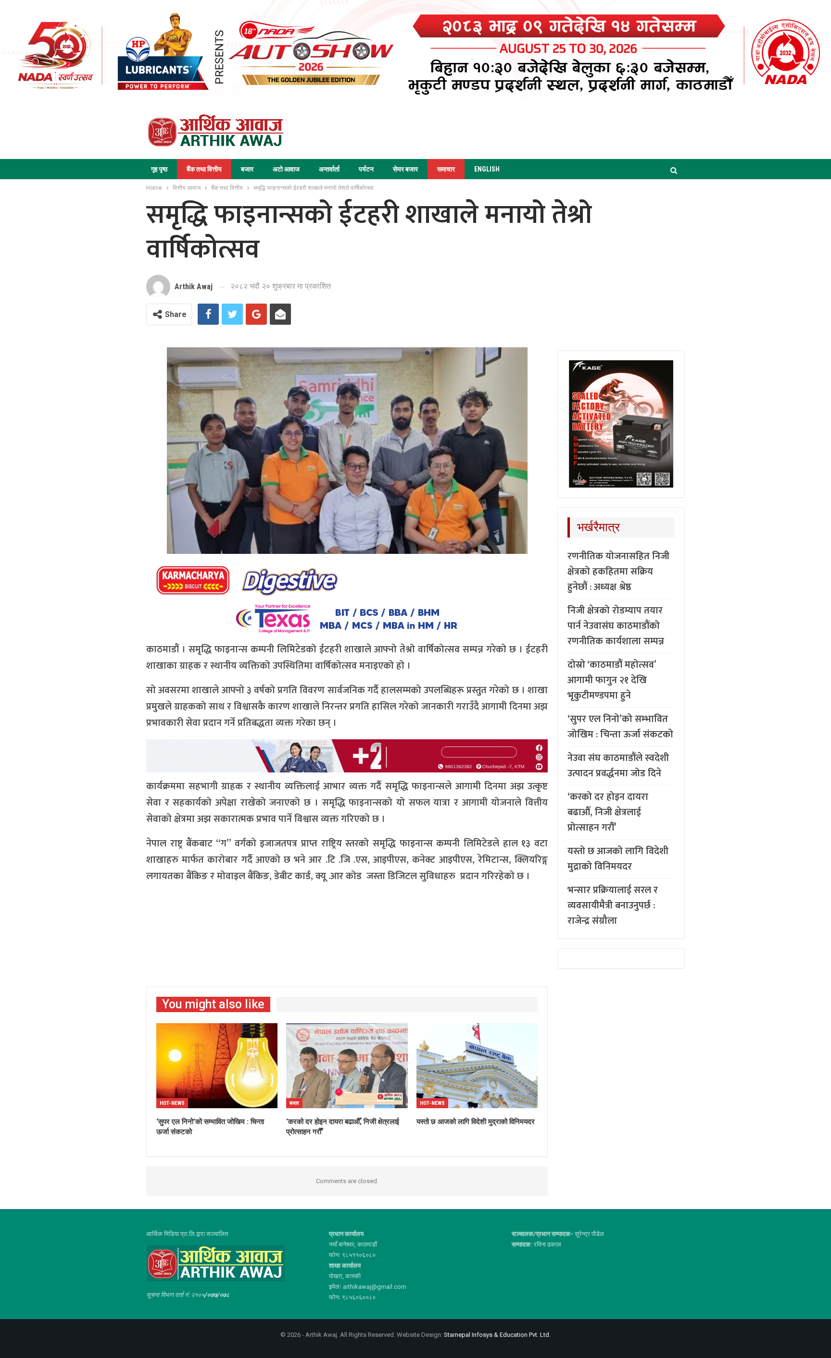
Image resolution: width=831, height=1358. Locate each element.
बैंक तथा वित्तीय (204, 169)
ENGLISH (487, 169)
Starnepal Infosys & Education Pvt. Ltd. (497, 1334)
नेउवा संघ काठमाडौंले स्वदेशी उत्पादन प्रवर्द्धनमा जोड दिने (618, 766)
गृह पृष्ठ (159, 169)
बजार (247, 169)
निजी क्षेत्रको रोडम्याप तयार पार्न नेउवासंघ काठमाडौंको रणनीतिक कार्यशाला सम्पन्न (615, 625)
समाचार (446, 169)
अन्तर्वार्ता (329, 169)
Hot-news (172, 1103)
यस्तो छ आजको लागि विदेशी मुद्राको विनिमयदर (617, 859)
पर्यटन (366, 169)
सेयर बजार (405, 169)
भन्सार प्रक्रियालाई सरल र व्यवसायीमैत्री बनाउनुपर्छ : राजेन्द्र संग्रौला (612, 905)
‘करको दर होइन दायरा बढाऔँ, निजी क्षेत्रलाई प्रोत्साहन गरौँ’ (607, 812)
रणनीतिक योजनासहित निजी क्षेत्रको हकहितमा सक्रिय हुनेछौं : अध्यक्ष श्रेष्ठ (618, 571)
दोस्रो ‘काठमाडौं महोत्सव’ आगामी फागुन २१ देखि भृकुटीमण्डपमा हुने (611, 680)
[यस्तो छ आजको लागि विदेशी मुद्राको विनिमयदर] (477, 1065)
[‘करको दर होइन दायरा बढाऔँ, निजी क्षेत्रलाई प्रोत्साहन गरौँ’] (346, 1065)
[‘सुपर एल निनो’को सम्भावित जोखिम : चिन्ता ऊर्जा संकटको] (216, 1065)
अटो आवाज (286, 169)
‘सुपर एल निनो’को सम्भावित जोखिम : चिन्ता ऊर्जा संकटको (620, 727)
